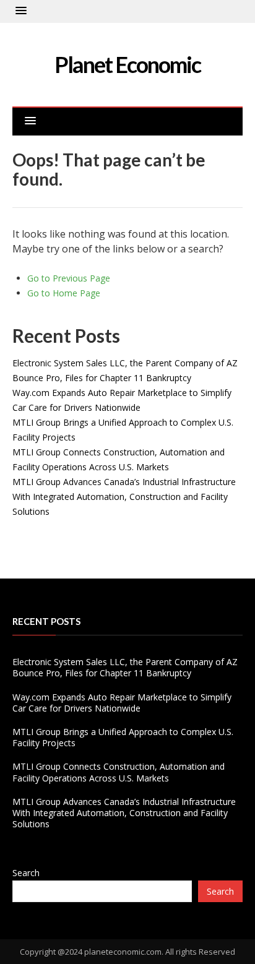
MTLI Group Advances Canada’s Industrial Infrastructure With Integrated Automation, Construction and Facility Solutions (124, 496)
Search (26, 873)
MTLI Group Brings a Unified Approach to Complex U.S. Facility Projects (122, 737)
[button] (21, 11)
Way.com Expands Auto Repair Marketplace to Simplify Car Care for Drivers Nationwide (121, 702)
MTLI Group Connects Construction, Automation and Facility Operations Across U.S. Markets (118, 771)
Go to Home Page (63, 293)
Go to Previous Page (68, 278)
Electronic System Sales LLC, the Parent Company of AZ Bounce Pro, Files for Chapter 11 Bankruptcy (125, 667)
